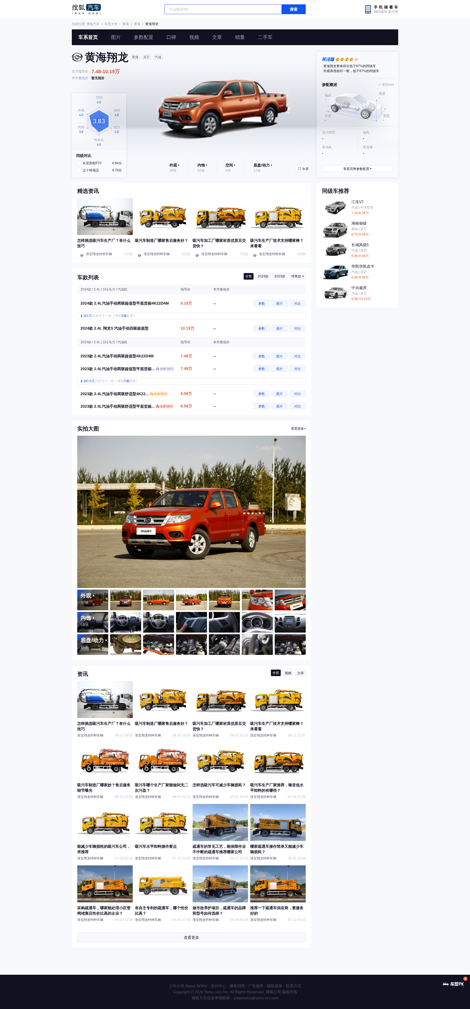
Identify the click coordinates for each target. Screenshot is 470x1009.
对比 (297, 303)
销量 (240, 37)
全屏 (305, 169)
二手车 (265, 37)
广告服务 (256, 986)
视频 (194, 37)
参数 (261, 303)
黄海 (125, 24)
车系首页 (88, 37)
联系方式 (293, 986)
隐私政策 (274, 986)
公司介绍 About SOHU (188, 986)
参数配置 (143, 37)
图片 (116, 37)
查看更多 (297, 429)
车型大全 (111, 24)
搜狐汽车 (86, 9)
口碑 (171, 37)
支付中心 (218, 986)
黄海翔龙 (151, 24)
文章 (217, 37)
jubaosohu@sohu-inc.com (256, 998)
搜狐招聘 (237, 986)
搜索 (294, 9)
